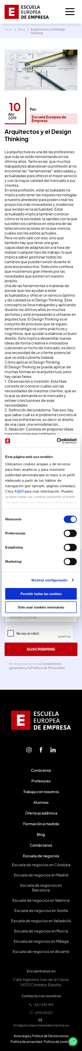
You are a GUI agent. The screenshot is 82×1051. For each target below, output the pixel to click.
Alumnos (41, 802)
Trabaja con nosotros (41, 791)
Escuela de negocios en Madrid (41, 875)
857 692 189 (44, 1005)
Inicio (9, 29)
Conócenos (41, 770)
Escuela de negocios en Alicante (41, 951)
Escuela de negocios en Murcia (41, 931)
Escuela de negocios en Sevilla (41, 910)
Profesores (41, 781)
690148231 (44, 1012)
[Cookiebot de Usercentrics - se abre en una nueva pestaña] (58, 441)
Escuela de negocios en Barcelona (41, 887)
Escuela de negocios (41, 855)
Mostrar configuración (49, 580)
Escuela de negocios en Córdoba (41, 864)
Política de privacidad (26, 1041)
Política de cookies (58, 1041)
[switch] (70, 533)
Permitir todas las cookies (41, 594)
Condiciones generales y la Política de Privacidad (36, 666)
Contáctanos (41, 845)
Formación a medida (41, 823)
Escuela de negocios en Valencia (41, 900)
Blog (21, 29)
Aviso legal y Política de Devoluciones (41, 1036)
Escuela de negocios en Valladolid (41, 920)
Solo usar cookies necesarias (41, 607)
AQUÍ (19, 491)
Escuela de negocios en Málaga (41, 941)
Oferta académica (41, 813)
